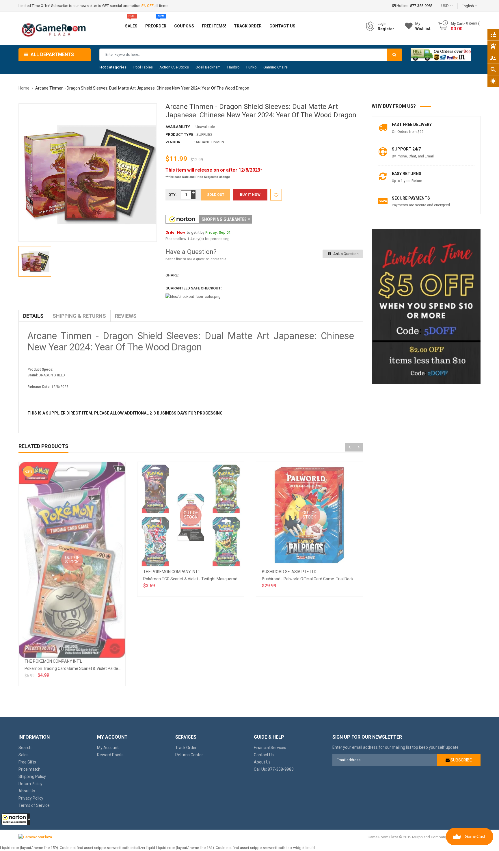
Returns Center (189, 754)
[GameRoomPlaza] (35, 837)
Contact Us (264, 754)
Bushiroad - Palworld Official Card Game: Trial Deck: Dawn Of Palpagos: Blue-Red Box (338, 579)
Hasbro (233, 67)
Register (386, 29)
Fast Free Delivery (412, 124)
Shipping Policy (32, 776)
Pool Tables (143, 67)
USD (453, 5)
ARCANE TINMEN (209, 142)
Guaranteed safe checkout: (193, 288)
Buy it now (250, 195)
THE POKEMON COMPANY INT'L (53, 661)
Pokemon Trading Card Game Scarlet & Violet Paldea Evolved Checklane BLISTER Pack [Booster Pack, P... (119, 668)
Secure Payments (411, 198)
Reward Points (110, 754)
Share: (172, 275)
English (468, 6)
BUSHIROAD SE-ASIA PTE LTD (289, 571)
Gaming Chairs (275, 67)
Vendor (172, 142)
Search (24, 747)
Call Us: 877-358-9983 (274, 769)
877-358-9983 (421, 5)
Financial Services (270, 747)
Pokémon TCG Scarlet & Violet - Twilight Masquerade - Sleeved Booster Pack (213, 579)
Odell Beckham (208, 67)
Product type (179, 134)
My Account (108, 747)
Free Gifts (27, 762)
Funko (251, 67)
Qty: (172, 194)
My (423, 26)
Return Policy (30, 783)
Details (33, 316)
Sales (23, 754)
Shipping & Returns (79, 316)
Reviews (126, 316)
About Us (26, 791)
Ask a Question (345, 254)
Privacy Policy (30, 798)
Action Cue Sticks (174, 67)
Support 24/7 (406, 149)
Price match (29, 769)
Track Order (186, 747)
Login (382, 24)
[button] (15, 819)
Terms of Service (34, 805)
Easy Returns (406, 173)
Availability (177, 127)
